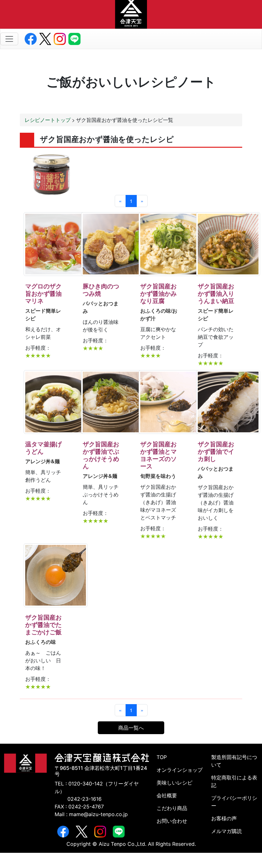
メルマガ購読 (226, 831)
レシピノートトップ (48, 119)
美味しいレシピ (174, 782)
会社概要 (167, 795)
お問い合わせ (172, 821)
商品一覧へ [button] (131, 727)
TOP (162, 757)
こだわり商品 (172, 808)
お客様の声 (224, 818)
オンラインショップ (180, 770)
